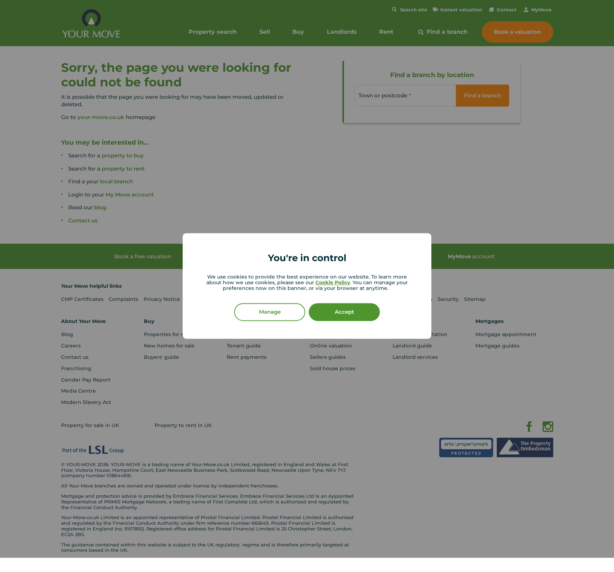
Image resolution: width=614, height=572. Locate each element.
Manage (270, 312)
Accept (344, 312)
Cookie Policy (333, 283)
